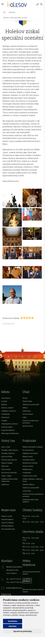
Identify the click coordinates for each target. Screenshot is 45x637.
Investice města (6, 427)
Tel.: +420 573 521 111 (13, 579)
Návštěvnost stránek (29, 463)
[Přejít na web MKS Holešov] (33, 580)
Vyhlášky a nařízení (8, 411)
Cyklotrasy (5, 484)
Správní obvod (27, 426)
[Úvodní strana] (4, 12)
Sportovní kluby (6, 456)
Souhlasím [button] (12, 621)
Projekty (4, 420)
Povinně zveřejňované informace (30, 422)
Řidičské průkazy (7, 526)
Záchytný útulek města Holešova (30, 500)
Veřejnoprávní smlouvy (9, 424)
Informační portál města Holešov (31, 573)
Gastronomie (6, 469)
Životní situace (27, 414)
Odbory (25, 408)
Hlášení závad (27, 456)
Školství (4, 404)
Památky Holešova (8, 453)
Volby (24, 417)
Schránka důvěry (28, 460)
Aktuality (11, 12)
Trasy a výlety (6, 476)
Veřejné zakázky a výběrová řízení (32, 480)
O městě (4, 401)
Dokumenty (26, 411)
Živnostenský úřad (8, 529)
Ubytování (5, 466)
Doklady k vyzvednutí (30, 453)
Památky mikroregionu (9, 450)
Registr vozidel (6, 516)
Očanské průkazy (7, 519)
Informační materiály (9, 473)
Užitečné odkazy (28, 484)
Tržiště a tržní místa (29, 476)
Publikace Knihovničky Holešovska (9, 480)
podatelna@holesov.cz (14, 588)
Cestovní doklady (7, 523)
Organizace (5, 417)
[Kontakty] (37, 4)
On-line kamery (28, 450)
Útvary (24, 398)
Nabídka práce (27, 469)
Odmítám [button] (12, 626)
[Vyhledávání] (41, 4)
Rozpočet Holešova (8, 430)
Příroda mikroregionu (9, 460)
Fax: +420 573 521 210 (14, 582)
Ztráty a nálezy (27, 466)
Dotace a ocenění (7, 408)
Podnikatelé (5, 414)
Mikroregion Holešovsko (10, 433)
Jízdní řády (26, 491)
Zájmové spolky (6, 463)
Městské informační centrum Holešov (33, 590)
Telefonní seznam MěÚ (30, 404)
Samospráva (5, 398)
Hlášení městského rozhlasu (32, 447)
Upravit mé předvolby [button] (22, 631)
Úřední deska (27, 401)
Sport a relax (5, 447)
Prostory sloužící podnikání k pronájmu (33, 495)
